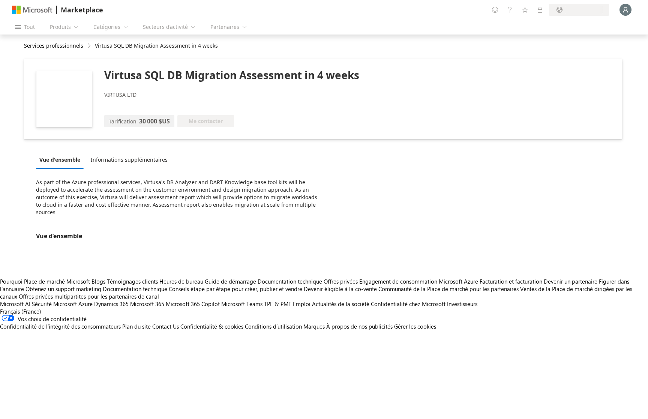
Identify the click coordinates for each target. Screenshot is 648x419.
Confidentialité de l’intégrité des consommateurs (60, 326)
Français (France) (20, 311)
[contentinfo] (90, 46)
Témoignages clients (132, 281)
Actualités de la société (340, 304)
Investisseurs (462, 304)
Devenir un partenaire (570, 281)
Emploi (301, 304)
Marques (314, 326)
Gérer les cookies (415, 326)
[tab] (61, 159)
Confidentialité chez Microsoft (408, 304)
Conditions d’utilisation (273, 326)
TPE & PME (277, 304)
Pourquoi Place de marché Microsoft (45, 281)
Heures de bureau (181, 281)
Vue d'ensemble (59, 159)
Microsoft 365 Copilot (193, 304)
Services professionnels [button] (53, 45)
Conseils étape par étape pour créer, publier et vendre (235, 289)
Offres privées (341, 281)
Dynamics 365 (111, 304)
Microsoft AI (15, 304)
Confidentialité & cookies (211, 326)
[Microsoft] (32, 10)
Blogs (98, 281)
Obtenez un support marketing (63, 289)
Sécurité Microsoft (54, 304)
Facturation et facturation (511, 281)
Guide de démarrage (230, 281)
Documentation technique (290, 281)
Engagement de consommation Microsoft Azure (419, 281)
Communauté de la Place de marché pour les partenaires (448, 289)
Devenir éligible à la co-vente (340, 289)
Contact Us (165, 326)
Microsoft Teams (241, 304)
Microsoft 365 (147, 304)
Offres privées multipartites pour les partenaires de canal (89, 296)
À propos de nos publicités (359, 326)
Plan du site (136, 326)
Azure (85, 304)
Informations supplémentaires (129, 159)
